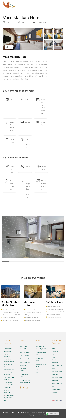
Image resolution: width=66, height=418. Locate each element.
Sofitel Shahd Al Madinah (10, 304)
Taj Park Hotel (55, 302)
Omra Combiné (24, 355)
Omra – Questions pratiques (55, 359)
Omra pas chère (25, 362)
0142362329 (10, 395)
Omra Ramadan (24, 352)
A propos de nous (24, 412)
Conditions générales (38, 412)
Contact (13, 412)
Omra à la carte (25, 359)
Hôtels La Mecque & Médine (23, 368)
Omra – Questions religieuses (55, 351)
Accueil (5, 412)
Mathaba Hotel (29, 304)
